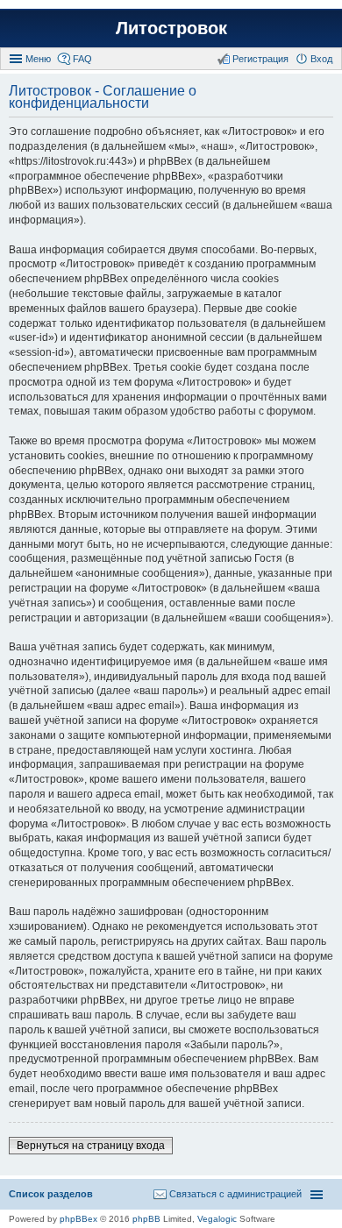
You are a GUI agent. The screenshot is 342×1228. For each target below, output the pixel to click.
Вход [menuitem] (321, 58)
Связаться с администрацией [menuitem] (235, 1194)
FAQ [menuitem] (82, 58)
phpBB (146, 1219)
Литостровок (171, 28)
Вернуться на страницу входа (91, 1145)
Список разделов (51, 1194)
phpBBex (78, 1219)
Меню (38, 58)
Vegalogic (217, 1219)
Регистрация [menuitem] (260, 58)
